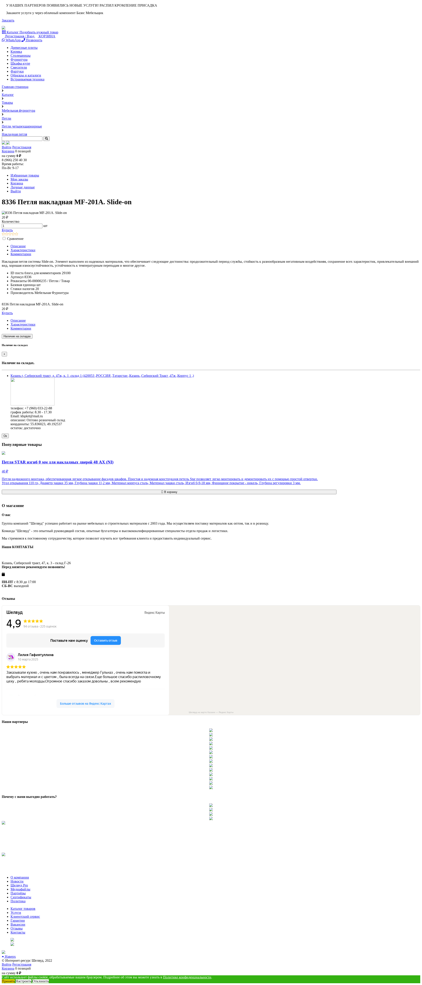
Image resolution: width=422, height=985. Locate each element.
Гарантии (18, 920)
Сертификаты (21, 897)
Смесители (19, 67)
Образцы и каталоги (26, 75)
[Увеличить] (33, 404)
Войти (6, 147)
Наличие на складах (17, 336)
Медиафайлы (20, 889)
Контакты (18, 932)
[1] (3, 234)
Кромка (16, 51)
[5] (16, 234)
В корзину (170, 492)
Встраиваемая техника (27, 79)
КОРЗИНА (46, 36)
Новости (17, 881)
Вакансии (18, 924)
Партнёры (18, 893)
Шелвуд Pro (19, 885)
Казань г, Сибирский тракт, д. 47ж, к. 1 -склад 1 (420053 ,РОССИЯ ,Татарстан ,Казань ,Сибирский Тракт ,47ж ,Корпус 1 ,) (102, 376)
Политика (18, 901)
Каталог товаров (23, 908)
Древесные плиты (24, 47)
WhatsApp (13, 40)
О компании (20, 877)
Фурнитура (19, 59)
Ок (5, 436)
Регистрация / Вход (19, 36)
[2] (6, 234)
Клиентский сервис (25, 916)
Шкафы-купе (20, 63)
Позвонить (33, 40)
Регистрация (21, 147)
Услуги (16, 912)
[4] (13, 234)
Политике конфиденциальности (187, 977)
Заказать (8, 20)
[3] (10, 234)
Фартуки (17, 71)
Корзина (8, 151)
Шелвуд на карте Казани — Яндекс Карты (211, 712)
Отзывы (17, 928)
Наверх (10, 956)
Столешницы (21, 55)
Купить (7, 230)
